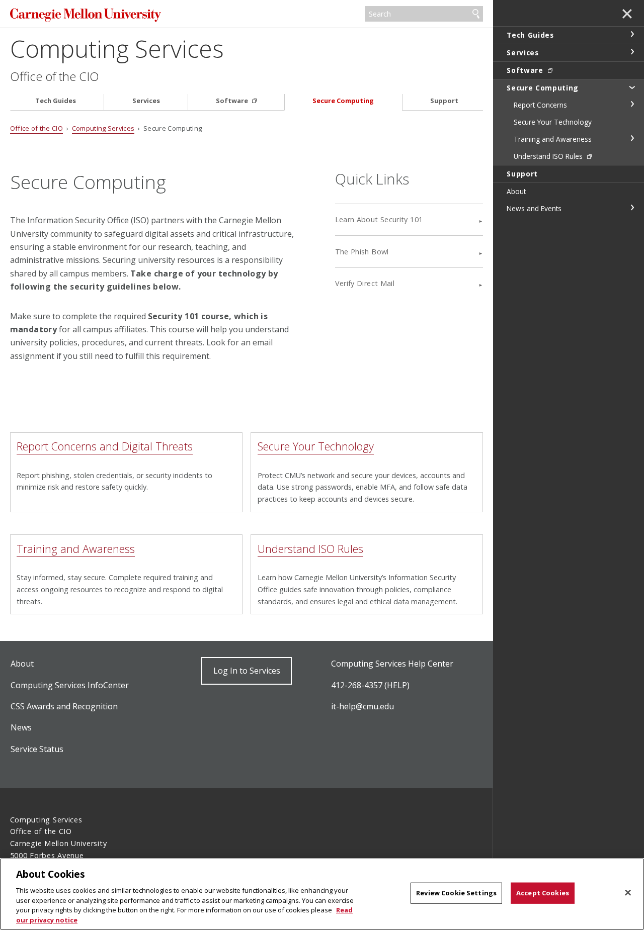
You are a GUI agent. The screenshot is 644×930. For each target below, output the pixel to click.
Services (146, 101)
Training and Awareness (76, 548)
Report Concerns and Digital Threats (105, 446)
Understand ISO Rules (310, 548)
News (21, 727)
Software (233, 101)
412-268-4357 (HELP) (370, 685)
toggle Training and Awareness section (631, 138)
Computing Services (117, 48)
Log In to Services (246, 670)
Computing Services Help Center (392, 663)
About (22, 663)
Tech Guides (55, 101)
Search (476, 14)
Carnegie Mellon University (85, 15)
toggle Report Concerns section (631, 104)
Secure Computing (343, 101)
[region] (322, 894)
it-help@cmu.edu (362, 706)
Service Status (37, 749)
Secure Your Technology (316, 446)
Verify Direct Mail (364, 283)
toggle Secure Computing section (631, 87)
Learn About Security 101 (379, 219)
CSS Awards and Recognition (64, 706)
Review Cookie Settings (456, 892)
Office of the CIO (54, 76)
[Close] (628, 893)
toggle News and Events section (631, 207)
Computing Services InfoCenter (70, 685)
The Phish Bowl (362, 251)
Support (444, 101)
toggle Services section (631, 51)
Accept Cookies (542, 892)
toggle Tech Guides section (631, 34)
